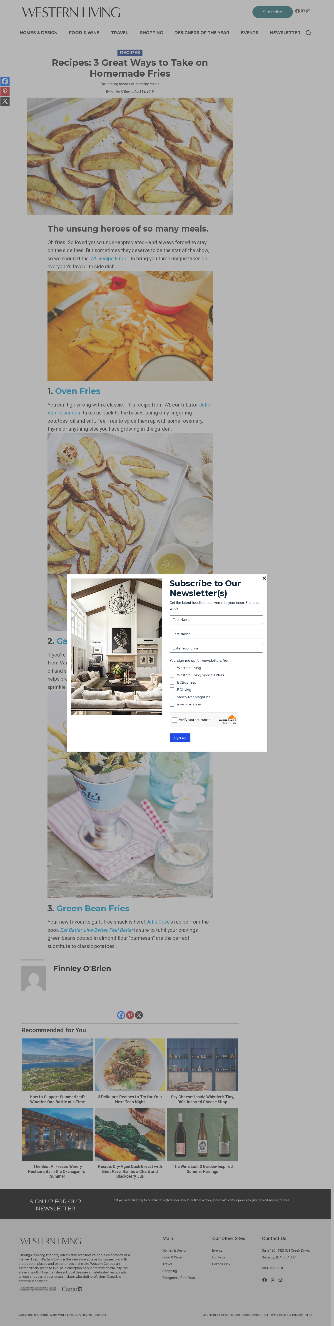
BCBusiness (186, 682)
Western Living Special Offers (200, 675)
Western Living (189, 668)
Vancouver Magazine (193, 697)
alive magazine (189, 704)
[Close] (264, 578)
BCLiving (184, 690)
